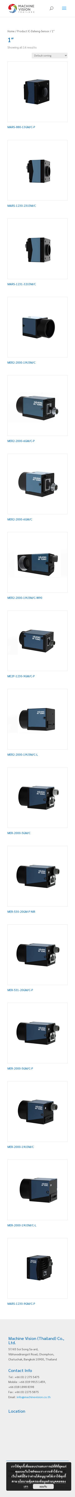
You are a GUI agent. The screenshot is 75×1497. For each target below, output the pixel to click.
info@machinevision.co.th (34, 1397)
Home (11, 31)
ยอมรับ (43, 1486)
